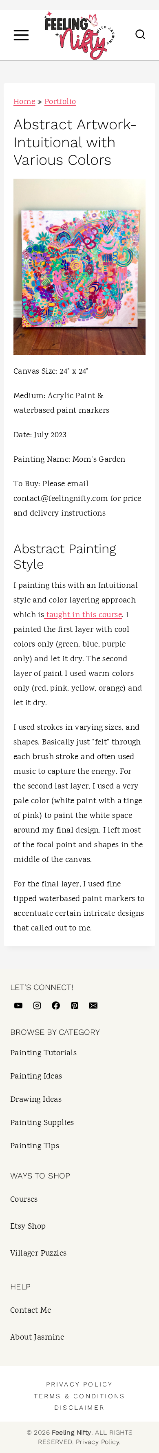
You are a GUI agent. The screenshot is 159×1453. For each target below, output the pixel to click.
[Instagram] (37, 1005)
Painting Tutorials (43, 1053)
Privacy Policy (79, 1384)
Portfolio (60, 102)
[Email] (93, 1005)
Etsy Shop (28, 1227)
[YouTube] (18, 1005)
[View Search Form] (140, 35)
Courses (24, 1200)
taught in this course (83, 615)
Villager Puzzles (38, 1254)
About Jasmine (37, 1338)
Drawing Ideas (36, 1100)
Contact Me (30, 1311)
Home (24, 102)
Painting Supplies (42, 1123)
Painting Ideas (36, 1077)
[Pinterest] (74, 1005)
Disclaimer (79, 1407)
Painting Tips (34, 1146)
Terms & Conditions (80, 1396)
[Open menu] (21, 35)
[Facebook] (56, 1005)
